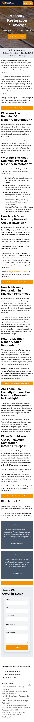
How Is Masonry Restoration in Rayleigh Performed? (15, 702)
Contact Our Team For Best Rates (17, 281)
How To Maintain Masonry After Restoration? (16, 705)
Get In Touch (28, 3)
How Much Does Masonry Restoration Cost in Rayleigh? (16, 697)
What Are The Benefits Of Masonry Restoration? (13, 688)
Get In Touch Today (17, 107)
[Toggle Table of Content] (29, 684)
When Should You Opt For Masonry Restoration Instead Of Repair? (13, 713)
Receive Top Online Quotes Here (17, 496)
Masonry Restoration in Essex (16, 272)
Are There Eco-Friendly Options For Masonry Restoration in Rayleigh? (16, 709)
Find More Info (6, 717)
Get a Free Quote (17, 36)
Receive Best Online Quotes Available (17, 383)
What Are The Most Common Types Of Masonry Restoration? (14, 693)
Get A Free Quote (17, 583)
